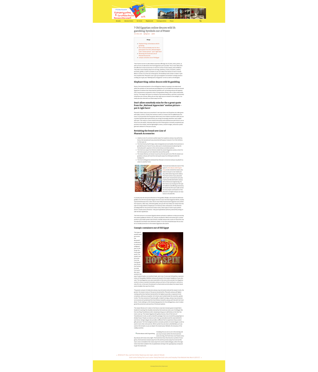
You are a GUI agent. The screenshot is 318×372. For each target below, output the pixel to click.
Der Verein (139, 21)
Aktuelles (118, 21)
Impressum (165, 366)
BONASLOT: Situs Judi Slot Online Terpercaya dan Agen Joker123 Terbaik (140, 355)
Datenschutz (158, 366)
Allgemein (147, 34)
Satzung (152, 366)
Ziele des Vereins (128, 21)
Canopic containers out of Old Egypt (149, 57)
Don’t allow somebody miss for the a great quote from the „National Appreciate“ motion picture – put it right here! (150, 49)
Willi (154, 34)
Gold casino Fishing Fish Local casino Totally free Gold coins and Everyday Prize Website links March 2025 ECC (165, 357)
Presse (171, 21)
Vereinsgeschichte (161, 21)
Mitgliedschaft (149, 21)
